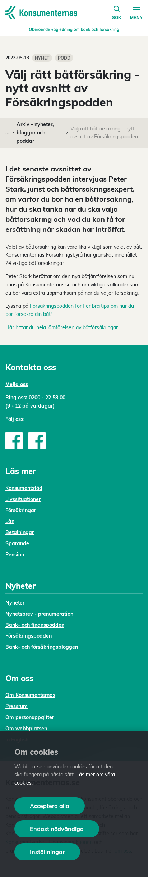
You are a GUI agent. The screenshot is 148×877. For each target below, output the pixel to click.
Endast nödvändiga (57, 828)
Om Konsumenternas (30, 695)
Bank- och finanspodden (34, 625)
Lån (9, 521)
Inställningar (47, 851)
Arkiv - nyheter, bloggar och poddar (35, 132)
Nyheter (14, 603)
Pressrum (16, 706)
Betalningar (19, 532)
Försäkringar (20, 510)
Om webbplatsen (26, 728)
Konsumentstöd (23, 488)
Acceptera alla (49, 805)
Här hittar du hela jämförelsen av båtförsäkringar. (62, 327)
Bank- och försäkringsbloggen (41, 647)
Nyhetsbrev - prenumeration (39, 614)
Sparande (17, 543)
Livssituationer (23, 499)
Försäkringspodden (28, 636)
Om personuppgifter (29, 717)
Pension (14, 554)
